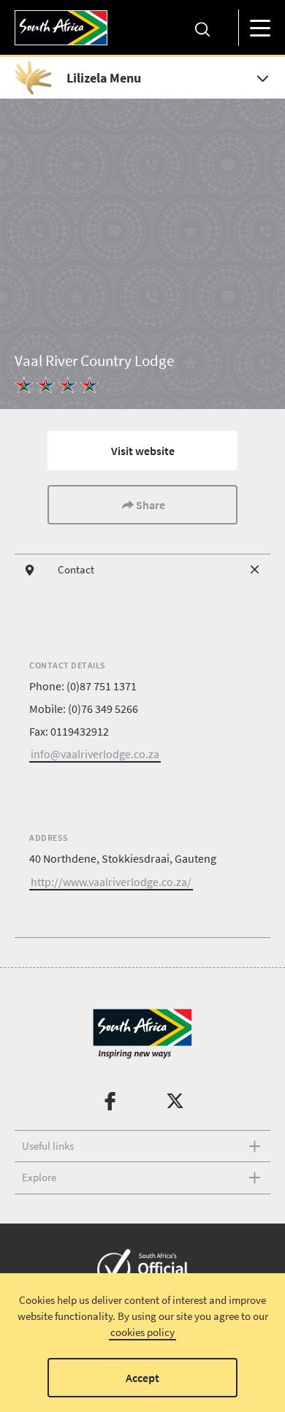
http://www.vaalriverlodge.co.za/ (111, 881)
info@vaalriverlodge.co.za (95, 754)
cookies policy (142, 1332)
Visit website (143, 450)
